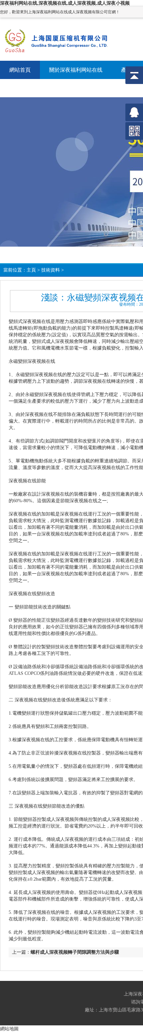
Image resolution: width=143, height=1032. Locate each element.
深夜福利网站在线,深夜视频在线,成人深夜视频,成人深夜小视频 (65, 3)
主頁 (31, 270)
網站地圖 (9, 1028)
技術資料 (50, 270)
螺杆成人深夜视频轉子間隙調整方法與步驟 (75, 952)
